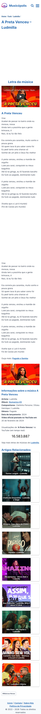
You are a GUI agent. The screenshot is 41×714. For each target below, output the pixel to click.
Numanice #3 (15, 402)
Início (10, 703)
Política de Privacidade (20, 706)
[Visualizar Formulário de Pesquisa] (32, 5)
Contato (18, 703)
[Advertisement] (20, 54)
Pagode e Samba (20, 358)
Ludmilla (35, 443)
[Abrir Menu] (38, 5)
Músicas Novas (9, 693)
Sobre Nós (29, 703)
